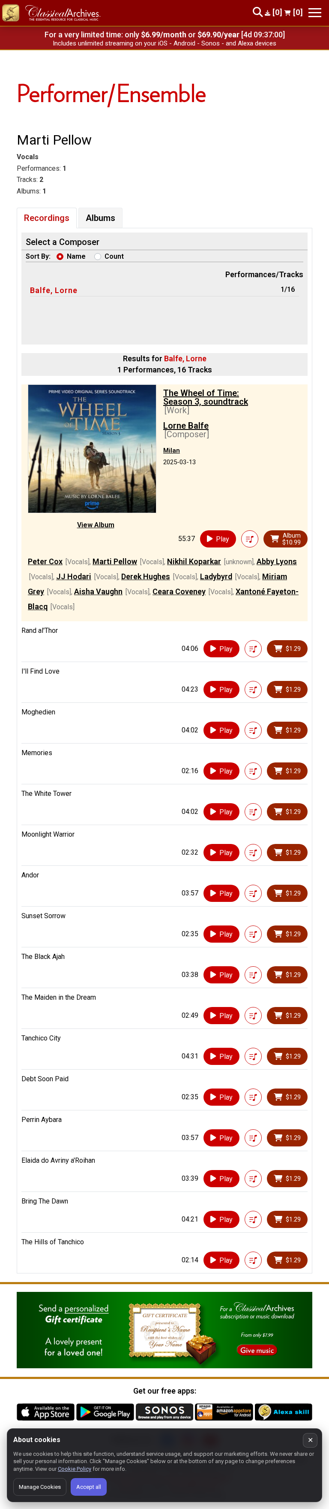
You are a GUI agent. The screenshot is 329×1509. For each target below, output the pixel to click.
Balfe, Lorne (54, 290)
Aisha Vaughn (98, 591)
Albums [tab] (100, 218)
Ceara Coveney (179, 591)
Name (76, 256)
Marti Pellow (115, 561)
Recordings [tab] (46, 218)
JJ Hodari (73, 576)
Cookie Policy (74, 1469)
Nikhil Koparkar (194, 561)
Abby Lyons (277, 561)
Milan (171, 450)
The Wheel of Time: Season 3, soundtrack (205, 397)
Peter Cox (45, 561)
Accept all (88, 1487)
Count (114, 256)
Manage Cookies (40, 1487)
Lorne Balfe (186, 425)
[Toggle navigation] (315, 12)
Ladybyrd (216, 576)
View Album (95, 525)
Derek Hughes (145, 576)
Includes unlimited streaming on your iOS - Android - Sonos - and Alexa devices (164, 43)
